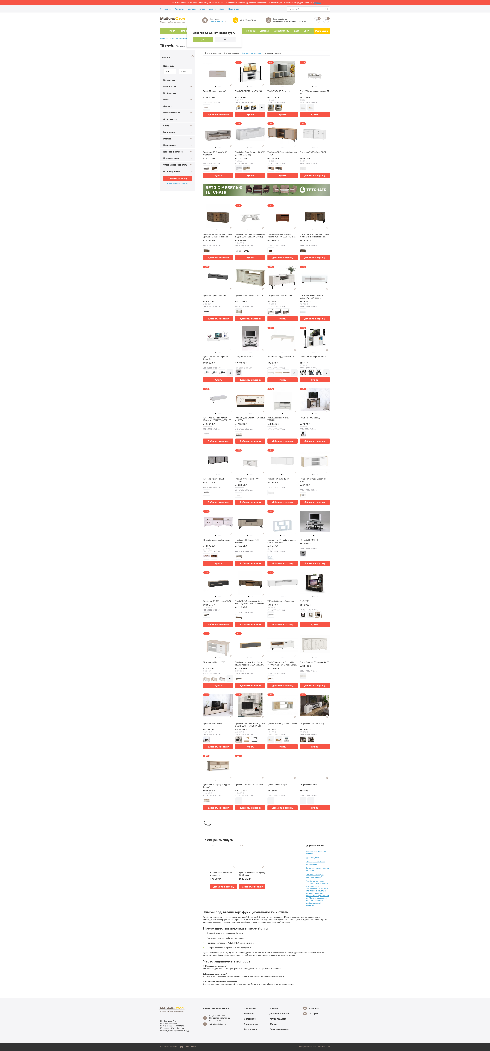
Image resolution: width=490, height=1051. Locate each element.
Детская (264, 30)
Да (202, 39)
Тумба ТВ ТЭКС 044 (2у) (310, 418)
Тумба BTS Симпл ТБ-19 (278, 479)
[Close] (193, 56)
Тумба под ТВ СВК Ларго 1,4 (279, 907)
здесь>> (317, 2)
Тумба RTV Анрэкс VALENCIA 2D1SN (216, 969)
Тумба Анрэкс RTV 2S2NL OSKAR (217, 1029)
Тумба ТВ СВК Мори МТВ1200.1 (249, 91)
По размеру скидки (272, 53)
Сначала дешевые (213, 53)
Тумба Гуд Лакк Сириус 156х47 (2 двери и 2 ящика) (250, 153)
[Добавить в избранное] (230, 85)
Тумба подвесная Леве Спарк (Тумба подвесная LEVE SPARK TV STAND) (249, 663)
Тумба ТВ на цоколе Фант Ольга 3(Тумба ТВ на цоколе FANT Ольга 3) (217, 235)
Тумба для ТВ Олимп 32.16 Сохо (249, 295)
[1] (282, 1012)
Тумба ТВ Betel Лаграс (277, 784)
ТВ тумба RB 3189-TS (309, 540)
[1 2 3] (250, 278)
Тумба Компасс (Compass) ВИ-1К (282, 723)
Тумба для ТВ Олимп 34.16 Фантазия (215, 153)
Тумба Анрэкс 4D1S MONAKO (280, 1029)
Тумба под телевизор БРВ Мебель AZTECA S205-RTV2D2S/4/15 (311, 296)
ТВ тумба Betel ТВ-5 (308, 784)
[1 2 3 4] (218, 217)
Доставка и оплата (196, 9)
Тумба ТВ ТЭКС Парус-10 (278, 91)
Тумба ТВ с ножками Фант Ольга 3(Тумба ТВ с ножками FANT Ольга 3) (314, 235)
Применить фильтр (177, 178)
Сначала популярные (251, 53)
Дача (296, 30)
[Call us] (235, 20)
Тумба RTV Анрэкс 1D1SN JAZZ (249, 784)
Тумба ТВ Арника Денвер (214, 295)
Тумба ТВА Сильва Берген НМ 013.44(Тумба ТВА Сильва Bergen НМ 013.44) (282, 663)
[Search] (327, 9)
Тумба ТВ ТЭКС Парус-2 (213, 723)
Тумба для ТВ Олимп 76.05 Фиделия (247, 541)
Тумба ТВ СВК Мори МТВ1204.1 (314, 356)
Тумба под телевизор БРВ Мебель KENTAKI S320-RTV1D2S (281, 235)
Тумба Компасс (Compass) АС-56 (282, 968)
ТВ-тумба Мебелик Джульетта (216, 540)
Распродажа (321, 30)
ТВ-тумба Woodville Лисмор (312, 723)
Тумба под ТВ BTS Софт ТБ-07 (313, 152)
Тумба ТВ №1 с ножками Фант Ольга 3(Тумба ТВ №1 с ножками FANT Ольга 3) (250, 602)
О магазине (165, 9)
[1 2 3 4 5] (218, 74)
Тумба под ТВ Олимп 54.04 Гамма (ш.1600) (250, 419)
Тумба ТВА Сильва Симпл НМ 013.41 (313, 480)
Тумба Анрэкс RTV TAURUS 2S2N (314, 907)
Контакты (179, 9)
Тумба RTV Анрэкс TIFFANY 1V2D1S (247, 480)
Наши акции (234, 9)
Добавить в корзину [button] (218, 114)
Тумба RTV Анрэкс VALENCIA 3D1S (216, 846)
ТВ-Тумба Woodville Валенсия (280, 601)
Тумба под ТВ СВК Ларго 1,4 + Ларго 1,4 (216, 357)
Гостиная (184, 30)
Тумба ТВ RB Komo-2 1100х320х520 (212, 908)
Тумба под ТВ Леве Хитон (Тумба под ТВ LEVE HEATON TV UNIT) (250, 724)
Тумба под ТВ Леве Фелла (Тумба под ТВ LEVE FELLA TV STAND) (250, 235)
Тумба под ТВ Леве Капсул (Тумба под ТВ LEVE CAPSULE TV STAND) (218, 419)
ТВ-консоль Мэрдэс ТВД (214, 662)
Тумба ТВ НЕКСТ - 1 (244, 907)
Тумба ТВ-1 (304, 601)
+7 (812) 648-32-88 (248, 20)
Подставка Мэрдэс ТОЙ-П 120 (280, 356)
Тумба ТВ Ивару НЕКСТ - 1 (215, 479)
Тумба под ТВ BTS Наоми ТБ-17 (217, 601)
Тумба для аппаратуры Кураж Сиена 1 (216, 785)
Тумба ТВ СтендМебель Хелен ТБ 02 (314, 92)
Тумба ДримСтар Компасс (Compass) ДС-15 (311, 969)
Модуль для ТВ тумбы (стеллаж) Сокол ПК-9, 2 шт (282, 541)
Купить (250, 114)
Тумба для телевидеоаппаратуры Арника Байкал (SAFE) (315, 1030)
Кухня (172, 30)
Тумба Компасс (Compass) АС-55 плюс (314, 846)
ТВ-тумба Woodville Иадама (279, 295)
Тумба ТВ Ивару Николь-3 (214, 91)
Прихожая (250, 30)
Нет (225, 39)
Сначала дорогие (231, 53)
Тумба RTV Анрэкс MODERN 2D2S (282, 845)
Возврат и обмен (216, 9)
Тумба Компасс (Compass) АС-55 (314, 662)
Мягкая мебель (281, 30)
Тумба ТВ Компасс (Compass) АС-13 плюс (248, 969)
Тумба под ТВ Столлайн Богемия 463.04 (282, 153)
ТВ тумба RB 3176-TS (244, 356)
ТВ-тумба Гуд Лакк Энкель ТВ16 (249, 1029)
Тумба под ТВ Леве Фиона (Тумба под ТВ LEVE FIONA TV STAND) (250, 846)
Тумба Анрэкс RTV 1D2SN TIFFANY (278, 419)
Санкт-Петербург (217, 21)
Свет (306, 30)
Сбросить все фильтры (177, 183)
